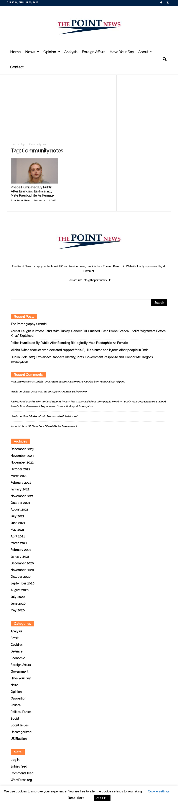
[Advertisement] (62, 110)
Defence (16, 651)
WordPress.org (21, 780)
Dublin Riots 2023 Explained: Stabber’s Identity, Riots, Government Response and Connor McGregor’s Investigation (82, 359)
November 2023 (22, 455)
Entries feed (19, 766)
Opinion (49, 52)
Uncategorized (21, 732)
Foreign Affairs (93, 52)
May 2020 (18, 610)
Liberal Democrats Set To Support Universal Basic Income (54, 391)
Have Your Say (122, 52)
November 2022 (22, 462)
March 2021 (19, 543)
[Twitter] (167, 3)
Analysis (70, 52)
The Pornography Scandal (29, 324)
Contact (17, 67)
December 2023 (22, 449)
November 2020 (22, 570)
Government (19, 671)
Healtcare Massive (21, 381)
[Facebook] (161, 3)
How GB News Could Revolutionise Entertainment (50, 416)
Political (16, 705)
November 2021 (22, 496)
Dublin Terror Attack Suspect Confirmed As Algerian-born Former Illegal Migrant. (80, 381)
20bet (14, 426)
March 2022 (19, 476)
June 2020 (18, 603)
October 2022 (20, 469)
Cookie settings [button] (159, 791)
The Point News (21, 200)
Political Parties (21, 712)
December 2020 (22, 563)
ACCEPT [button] (102, 798)
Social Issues (20, 725)
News (30, 52)
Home (15, 52)
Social (15, 718)
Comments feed (22, 773)
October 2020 (21, 576)
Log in (15, 759)
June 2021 (18, 523)
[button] (164, 59)
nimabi (14, 391)
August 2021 (19, 509)
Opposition (18, 698)
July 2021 (17, 516)
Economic (18, 658)
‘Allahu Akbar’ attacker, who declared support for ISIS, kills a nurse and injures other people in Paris (79, 350)
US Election (19, 738)
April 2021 (18, 536)
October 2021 (20, 502)
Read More (76, 798)
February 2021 (21, 549)
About (143, 52)
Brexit (14, 638)
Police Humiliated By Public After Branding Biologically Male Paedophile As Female (32, 191)
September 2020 (23, 583)
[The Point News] (89, 25)
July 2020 (18, 596)
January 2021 (20, 556)
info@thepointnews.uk (97, 280)
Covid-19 (17, 644)
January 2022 (20, 489)
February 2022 (21, 482)
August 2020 (20, 590)
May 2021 (17, 529)
